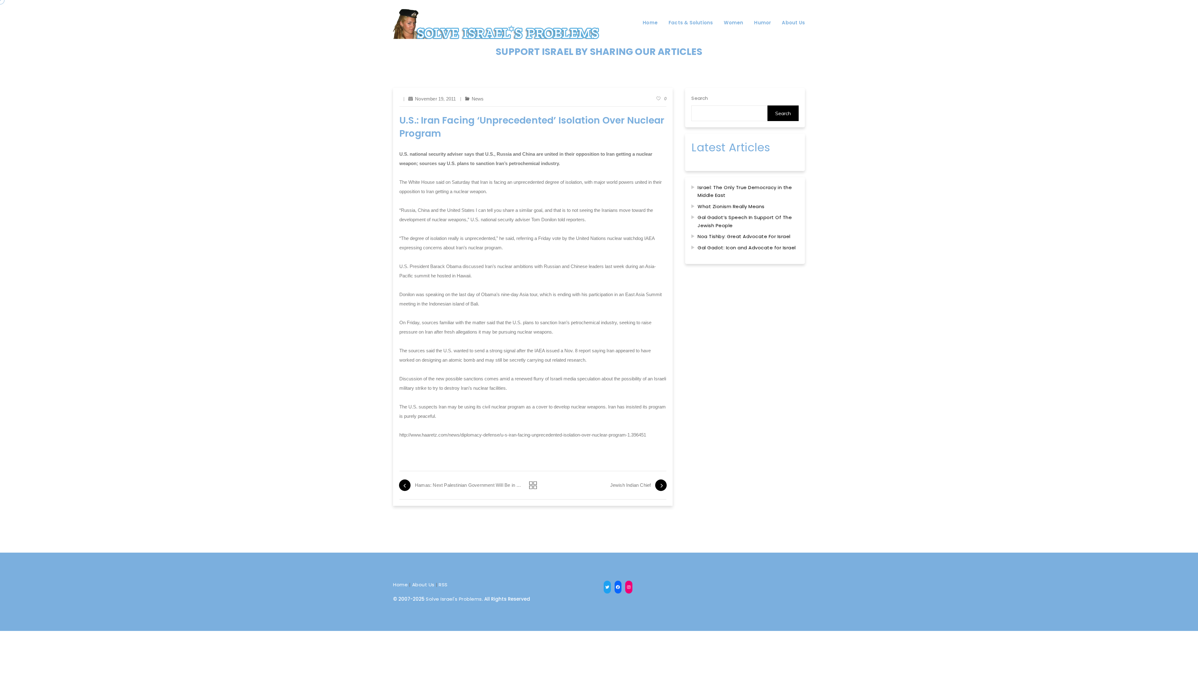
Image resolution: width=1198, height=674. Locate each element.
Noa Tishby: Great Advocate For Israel (744, 236)
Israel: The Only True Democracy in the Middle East (745, 191)
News (478, 98)
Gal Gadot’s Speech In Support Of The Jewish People (745, 221)
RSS (443, 584)
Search (699, 98)
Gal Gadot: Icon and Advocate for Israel (747, 247)
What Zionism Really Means (731, 206)
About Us (423, 584)
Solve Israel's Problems (454, 599)
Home (400, 584)
